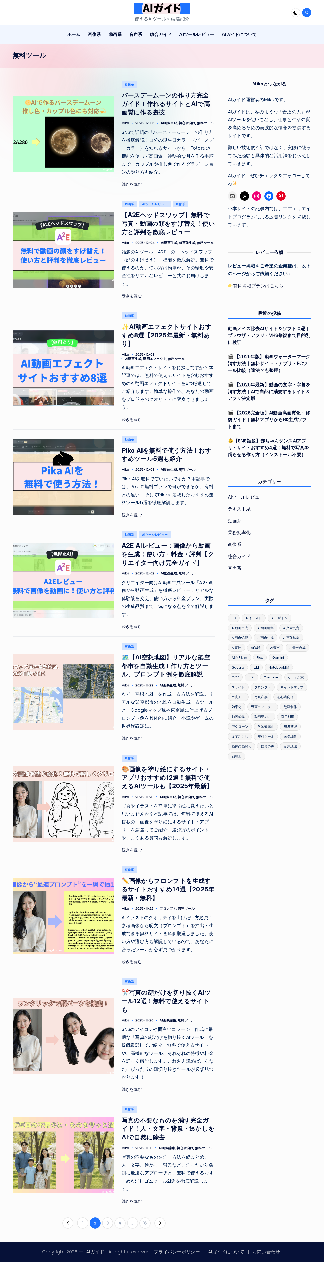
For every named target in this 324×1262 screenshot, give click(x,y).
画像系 (129, 84)
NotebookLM (279, 667)
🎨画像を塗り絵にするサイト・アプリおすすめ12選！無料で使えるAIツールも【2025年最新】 (167, 777)
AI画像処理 (240, 637)
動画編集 (238, 716)
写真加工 (238, 697)
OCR (235, 677)
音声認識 (290, 746)
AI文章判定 (291, 628)
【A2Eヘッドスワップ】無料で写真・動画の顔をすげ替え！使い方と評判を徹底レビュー (168, 223)
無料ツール (205, 123)
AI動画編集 (265, 628)
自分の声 (267, 746)
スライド (238, 687)
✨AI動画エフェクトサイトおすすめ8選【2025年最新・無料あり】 (167, 335)
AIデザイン (279, 618)
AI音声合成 (297, 647)
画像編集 (290, 736)
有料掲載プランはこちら (258, 286)
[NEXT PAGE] (160, 1223)
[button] (67, 1223)
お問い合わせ (266, 1252)
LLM (256, 667)
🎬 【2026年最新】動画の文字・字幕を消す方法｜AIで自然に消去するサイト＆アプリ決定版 (269, 391)
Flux (260, 657)
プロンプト (168, 908)
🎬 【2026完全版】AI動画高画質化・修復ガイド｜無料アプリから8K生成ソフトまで (269, 420)
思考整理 (290, 726)
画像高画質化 (241, 746)
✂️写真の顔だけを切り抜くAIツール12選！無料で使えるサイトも (166, 1001)
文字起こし (240, 736)
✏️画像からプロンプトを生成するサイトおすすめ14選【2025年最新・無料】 (168, 889)
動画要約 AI (262, 716)
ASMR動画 (239, 657)
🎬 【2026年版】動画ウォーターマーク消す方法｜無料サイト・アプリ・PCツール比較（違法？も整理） (269, 363)
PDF (251, 677)
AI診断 (255, 647)
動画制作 (290, 706)
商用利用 (287, 716)
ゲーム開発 (296, 677)
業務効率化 (239, 532)
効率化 (236, 706)
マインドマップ (291, 687)
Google (238, 667)
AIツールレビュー (155, 204)
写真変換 (261, 697)
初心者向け (187, 123)
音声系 (235, 568)
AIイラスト (254, 618)
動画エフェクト (154, 358)
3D (234, 618)
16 (145, 1223)
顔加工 (236, 756)
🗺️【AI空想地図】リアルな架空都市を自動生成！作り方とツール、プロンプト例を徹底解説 (166, 665)
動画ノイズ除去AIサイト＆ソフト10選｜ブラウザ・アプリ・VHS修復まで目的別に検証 (269, 335)
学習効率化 (266, 726)
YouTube (271, 677)
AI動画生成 (169, 242)
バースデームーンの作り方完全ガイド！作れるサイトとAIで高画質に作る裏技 (166, 103)
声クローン (240, 726)
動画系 (129, 204)
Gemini (278, 657)
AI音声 (275, 647)
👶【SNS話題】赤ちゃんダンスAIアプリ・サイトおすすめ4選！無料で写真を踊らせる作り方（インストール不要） (268, 448)
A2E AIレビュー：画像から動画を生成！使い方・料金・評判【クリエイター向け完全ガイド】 (168, 554)
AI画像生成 (169, 123)
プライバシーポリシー (177, 1252)
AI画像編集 (168, 1020)
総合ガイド (239, 556)
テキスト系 (239, 509)
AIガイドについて (226, 1252)
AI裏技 (236, 647)
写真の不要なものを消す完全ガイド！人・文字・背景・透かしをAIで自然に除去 (168, 1128)
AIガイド (95, 1252)
